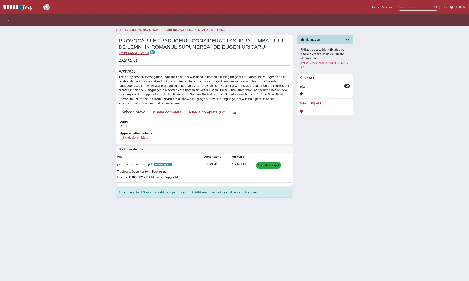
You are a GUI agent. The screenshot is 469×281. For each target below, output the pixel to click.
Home (375, 7)
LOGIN (460, 7)
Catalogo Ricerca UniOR (141, 30)
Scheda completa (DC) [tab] (207, 112)
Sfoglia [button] (387, 7)
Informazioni (312, 39)
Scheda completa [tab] (166, 112)
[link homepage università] (46, 7)
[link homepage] (19, 7)
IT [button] (444, 7)
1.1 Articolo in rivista (211, 30)
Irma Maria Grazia (134, 53)
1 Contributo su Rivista (177, 30)
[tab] (234, 112)
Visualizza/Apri (268, 165)
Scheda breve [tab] (133, 112)
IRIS (118, 30)
